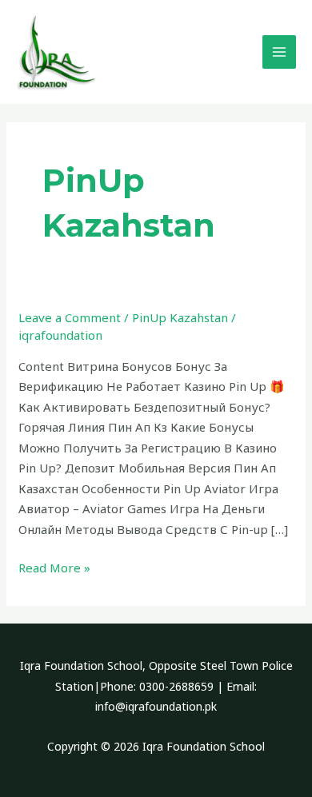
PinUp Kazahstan (180, 317)
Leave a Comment (69, 317)
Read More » (54, 568)
